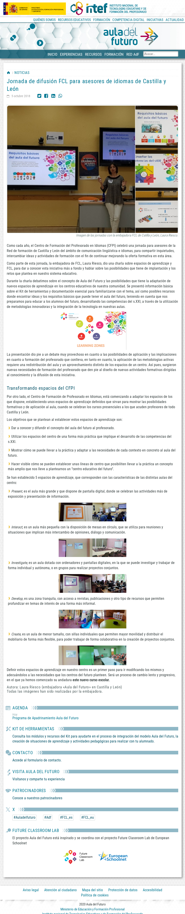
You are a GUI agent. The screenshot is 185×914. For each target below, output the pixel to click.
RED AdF (132, 54)
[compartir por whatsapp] (60, 95)
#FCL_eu (87, 817)
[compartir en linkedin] (53, 95)
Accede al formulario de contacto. (37, 760)
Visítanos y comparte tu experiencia (38, 779)
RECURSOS (93, 54)
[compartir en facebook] (46, 95)
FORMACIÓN (114, 54)
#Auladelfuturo (24, 817)
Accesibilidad (152, 890)
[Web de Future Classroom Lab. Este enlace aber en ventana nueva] (78, 856)
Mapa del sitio (92, 890)
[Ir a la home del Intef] (108, 8)
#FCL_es (66, 817)
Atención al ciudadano (60, 890)
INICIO (52, 54)
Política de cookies (95, 895)
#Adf (47, 817)
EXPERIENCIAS (71, 54)
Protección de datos (122, 890)
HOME (8, 72)
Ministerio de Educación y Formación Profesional (92, 909)
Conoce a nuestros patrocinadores (37, 798)
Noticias (21, 73)
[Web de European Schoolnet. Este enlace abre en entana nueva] (113, 856)
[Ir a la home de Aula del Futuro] (131, 36)
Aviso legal (31, 890)
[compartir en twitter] (39, 95)
